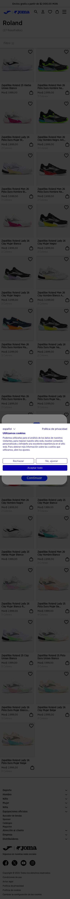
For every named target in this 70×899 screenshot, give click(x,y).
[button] (9, 429)
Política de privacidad (54, 428)
